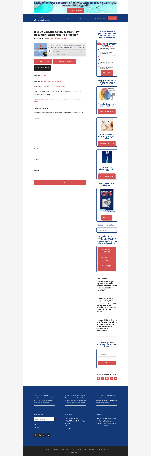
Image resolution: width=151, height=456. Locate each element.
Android (51, 81)
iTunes (43, 75)
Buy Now (107, 218)
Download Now (107, 111)
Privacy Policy (65, 449)
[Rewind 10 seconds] (57, 52)
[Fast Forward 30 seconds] (63, 52)
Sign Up (107, 363)
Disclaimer (77, 449)
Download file (44, 61)
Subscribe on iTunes (107, 251)
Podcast (68, 426)
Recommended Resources (74, 418)
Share (63, 54)
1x (60, 51)
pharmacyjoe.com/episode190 (54, 86)
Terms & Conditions (50, 449)
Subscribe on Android (107, 259)
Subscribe (56, 54)
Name (36, 148)
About (36, 425)
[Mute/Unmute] (54, 51)
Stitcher (59, 81)
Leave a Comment (61, 38)
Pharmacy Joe (42, 18)
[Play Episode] (50, 51)
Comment (37, 118)
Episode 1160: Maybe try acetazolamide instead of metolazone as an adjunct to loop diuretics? (106, 285)
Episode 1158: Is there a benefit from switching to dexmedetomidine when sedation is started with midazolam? (106, 325)
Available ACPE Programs (105, 426)
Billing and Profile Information (95, 449)
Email (36, 159)
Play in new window (65, 61)
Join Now (107, 73)
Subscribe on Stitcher (107, 267)
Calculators (69, 428)
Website (36, 170)
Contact (36, 427)
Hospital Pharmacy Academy (106, 418)
